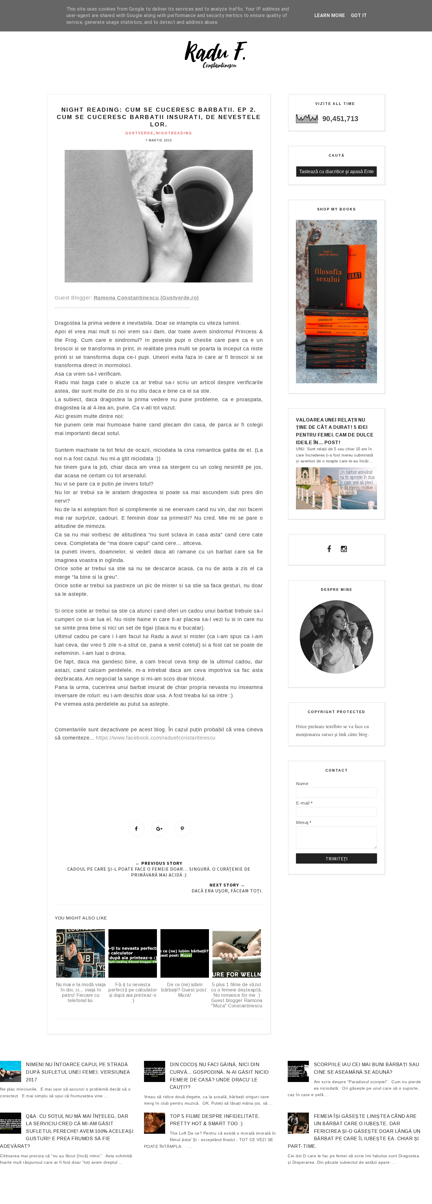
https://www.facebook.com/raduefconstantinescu (156, 738)
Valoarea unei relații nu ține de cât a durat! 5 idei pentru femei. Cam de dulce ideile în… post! (335, 431)
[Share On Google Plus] (159, 829)
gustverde (139, 133)
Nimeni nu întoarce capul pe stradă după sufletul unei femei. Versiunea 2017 (78, 1072)
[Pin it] (182, 829)
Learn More (329, 15)
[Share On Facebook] (136, 829)
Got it (359, 15)
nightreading (174, 133)
